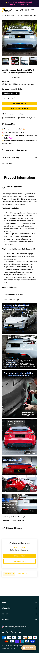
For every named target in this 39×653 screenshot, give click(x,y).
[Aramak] (17, 10)
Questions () (22, 573)
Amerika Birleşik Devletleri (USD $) (17, 626)
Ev (2, 15)
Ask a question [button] (19, 561)
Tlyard (9, 645)
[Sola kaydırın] (6, 37)
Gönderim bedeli (8, 84)
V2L (11, 135)
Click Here (20, 521)
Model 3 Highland (10, 93)
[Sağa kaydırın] (32, 37)
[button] (32, 10)
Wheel (6, 135)
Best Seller (10, 15)
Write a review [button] (19, 556)
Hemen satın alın (20, 109)
